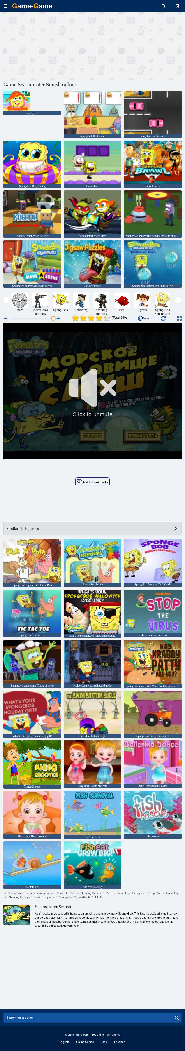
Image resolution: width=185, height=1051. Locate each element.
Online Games (16, 893)
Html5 (98, 897)
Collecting (172, 893)
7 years (49, 897)
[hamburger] (5, 6)
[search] (177, 1018)
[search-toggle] (163, 6)
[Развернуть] (179, 318)
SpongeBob (153, 893)
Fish (37, 897)
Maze (109, 893)
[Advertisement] (48, 46)
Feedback (120, 1042)
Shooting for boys (19, 897)
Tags (104, 1042)
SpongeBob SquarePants (74, 897)
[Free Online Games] (32, 5)
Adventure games (41, 893)
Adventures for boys (129, 893)
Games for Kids (65, 893)
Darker (146, 318)
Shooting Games (90, 893)
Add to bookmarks (95, 482)
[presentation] (6, 300)
